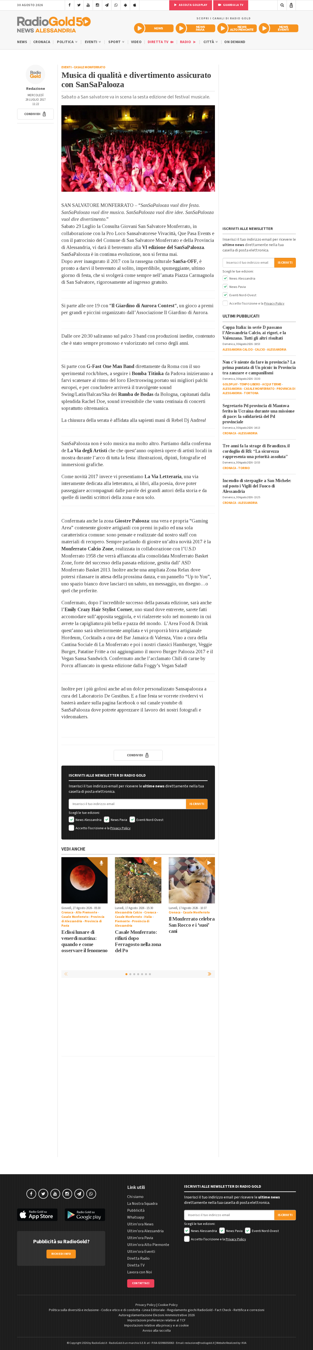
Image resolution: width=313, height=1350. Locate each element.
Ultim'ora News (140, 1224)
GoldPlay (230, 384)
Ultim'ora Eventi (141, 1251)
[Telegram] (106, 5)
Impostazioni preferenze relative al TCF (156, 1320)
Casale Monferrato (89, 67)
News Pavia (118, 819)
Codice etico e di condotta (120, 1310)
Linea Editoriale (154, 1310)
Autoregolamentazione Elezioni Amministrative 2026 (157, 1315)
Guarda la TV (232, 5)
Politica (66, 42)
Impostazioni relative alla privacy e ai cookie (156, 1325)
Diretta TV (158, 42)
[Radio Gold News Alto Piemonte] (237, 28)
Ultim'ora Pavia (140, 1238)
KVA (244, 1343)
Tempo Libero (249, 384)
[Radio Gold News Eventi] (278, 28)
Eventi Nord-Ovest (149, 819)
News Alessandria (88, 819)
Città (209, 42)
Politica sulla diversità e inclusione (74, 1310)
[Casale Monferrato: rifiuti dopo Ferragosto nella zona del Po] (138, 880)
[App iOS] (134, 5)
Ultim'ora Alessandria (145, 1231)
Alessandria (276, 349)
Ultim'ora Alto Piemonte (148, 1244)
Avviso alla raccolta (157, 1330)
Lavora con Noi (139, 1272)
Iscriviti (197, 804)
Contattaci (140, 1283)
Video (136, 42)
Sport (115, 42)
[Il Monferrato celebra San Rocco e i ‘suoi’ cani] (192, 880)
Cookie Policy (168, 1305)
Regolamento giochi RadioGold (189, 1310)
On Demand (235, 42)
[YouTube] (88, 5)
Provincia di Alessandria (132, 923)
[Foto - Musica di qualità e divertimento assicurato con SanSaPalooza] (138, 148)
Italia (148, 917)
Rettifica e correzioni (249, 1310)
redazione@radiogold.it (199, 1343)
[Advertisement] (138, 1018)
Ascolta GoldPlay (192, 5)
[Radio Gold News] (154, 28)
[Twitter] (78, 5)
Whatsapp (135, 1217)
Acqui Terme (271, 384)
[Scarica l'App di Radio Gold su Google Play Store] (85, 1214)
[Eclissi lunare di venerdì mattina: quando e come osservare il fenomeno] (84, 880)
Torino (244, 468)
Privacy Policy (120, 828)
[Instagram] (97, 5)
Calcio (260, 349)
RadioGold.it (99, 1343)
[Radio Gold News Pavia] (195, 28)
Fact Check (223, 1310)
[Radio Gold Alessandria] (54, 23)
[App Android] (125, 5)
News (22, 42)
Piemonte (122, 921)
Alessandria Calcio (128, 912)
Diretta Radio (138, 1258)
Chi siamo (135, 1196)
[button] (35, 114)
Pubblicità (136, 1210)
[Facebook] (69, 5)
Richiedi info (61, 1254)
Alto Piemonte (86, 912)
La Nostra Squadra (142, 1203)
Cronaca (41, 42)
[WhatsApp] (116, 5)
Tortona (251, 393)
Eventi (91, 42)
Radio (186, 42)
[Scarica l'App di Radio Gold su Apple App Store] (37, 1214)
